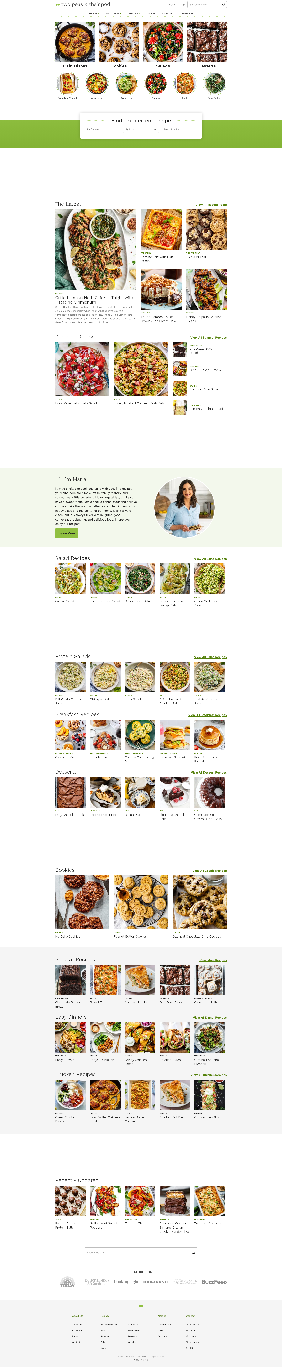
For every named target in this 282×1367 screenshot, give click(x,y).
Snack (104, 1330)
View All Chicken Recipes (208, 1075)
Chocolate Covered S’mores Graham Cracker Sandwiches (175, 1227)
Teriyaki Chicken (102, 1060)
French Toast (99, 757)
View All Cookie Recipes (209, 870)
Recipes (93, 13)
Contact (76, 1342)
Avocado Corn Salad (204, 389)
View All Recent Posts (211, 204)
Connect (190, 1315)
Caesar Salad (64, 601)
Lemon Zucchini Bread (206, 409)
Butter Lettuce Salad (105, 601)
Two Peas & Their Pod (82, 4)
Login (182, 4)
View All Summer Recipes (208, 337)
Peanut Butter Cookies (130, 936)
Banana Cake (134, 815)
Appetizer (105, 1336)
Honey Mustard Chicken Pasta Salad (140, 403)
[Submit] (224, 4)
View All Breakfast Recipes (207, 715)
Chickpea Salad (101, 699)
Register (172, 4)
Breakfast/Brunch (109, 1324)
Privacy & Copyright (141, 1360)
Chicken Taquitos (207, 1117)
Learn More (67, 533)
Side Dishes (133, 1324)
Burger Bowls (64, 1060)
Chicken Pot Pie (136, 1002)
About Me (167, 13)
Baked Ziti (97, 1002)
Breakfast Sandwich (174, 757)
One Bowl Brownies (174, 1002)
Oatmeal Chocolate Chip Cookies (197, 936)
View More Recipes (213, 960)
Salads (151, 13)
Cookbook (77, 1330)
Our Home (162, 1336)
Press (75, 1336)
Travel (160, 1330)
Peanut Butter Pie (103, 815)
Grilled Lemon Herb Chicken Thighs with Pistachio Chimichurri (94, 300)
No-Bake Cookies (67, 936)
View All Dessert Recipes (209, 772)
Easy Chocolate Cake (70, 815)
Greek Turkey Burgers (205, 370)
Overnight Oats (66, 757)
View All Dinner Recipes (210, 1017)
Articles (162, 1315)
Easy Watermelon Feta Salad (76, 403)
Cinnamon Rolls (206, 1002)
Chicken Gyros (170, 1060)
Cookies (132, 1342)
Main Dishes (112, 13)
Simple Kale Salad (138, 601)
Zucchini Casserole (208, 1223)
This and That (196, 257)
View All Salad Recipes (210, 559)
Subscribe (187, 13)
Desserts (133, 13)
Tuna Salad (133, 699)
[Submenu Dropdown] (98, 13)
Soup (103, 1348)
